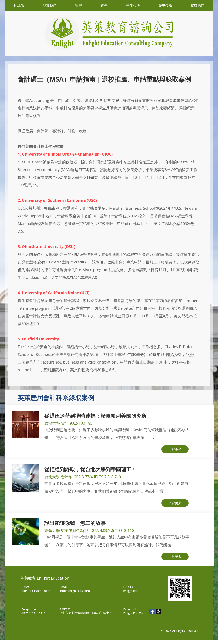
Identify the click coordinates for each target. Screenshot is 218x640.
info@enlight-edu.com (75, 591)
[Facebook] (152, 611)
